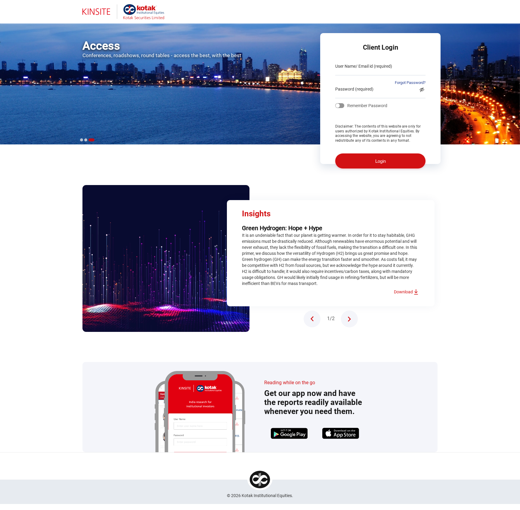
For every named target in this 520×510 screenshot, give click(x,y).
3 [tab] (91, 139)
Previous (312, 319)
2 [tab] (85, 139)
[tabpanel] (260, 81)
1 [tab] (81, 139)
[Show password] (422, 89)
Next (349, 319)
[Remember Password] (339, 105)
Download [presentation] (403, 291)
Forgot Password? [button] (410, 82)
